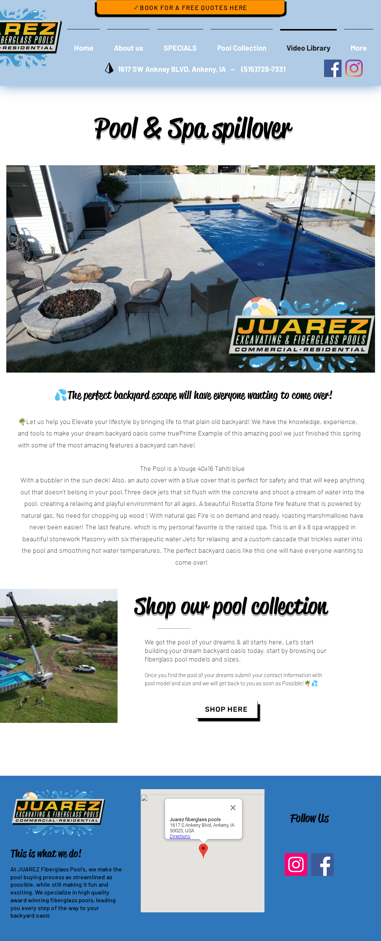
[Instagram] (296, 864)
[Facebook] (322, 864)
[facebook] (333, 68)
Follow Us (309, 818)
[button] (365, 364)
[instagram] (354, 68)
